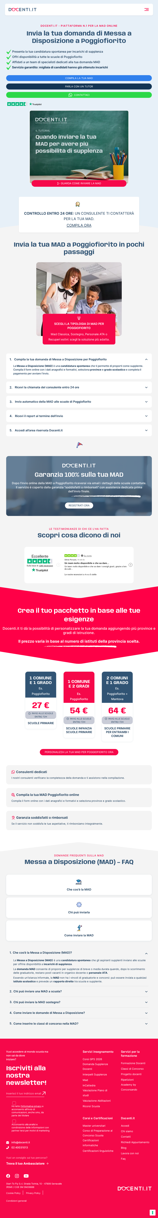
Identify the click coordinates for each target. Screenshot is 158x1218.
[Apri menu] (146, 9)
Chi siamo (127, 1131)
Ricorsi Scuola (91, 1106)
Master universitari (94, 1125)
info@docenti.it (20, 1142)
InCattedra (89, 1085)
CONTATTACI (81, 94)
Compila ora (79, 225)
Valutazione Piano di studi (95, 1093)
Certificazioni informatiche (91, 1143)
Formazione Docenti (133, 1063)
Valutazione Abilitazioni (97, 1100)
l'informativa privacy (31, 1106)
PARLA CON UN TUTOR (79, 86)
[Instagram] (17, 1176)
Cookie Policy (13, 1193)
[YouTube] (26, 1176)
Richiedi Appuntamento (135, 1142)
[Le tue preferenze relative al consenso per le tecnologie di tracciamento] (153, 1213)
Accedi (125, 1125)
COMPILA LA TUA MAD (79, 78)
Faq (123, 1158)
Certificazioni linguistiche (98, 1150)
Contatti (126, 1136)
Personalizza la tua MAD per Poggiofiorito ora (79, 752)
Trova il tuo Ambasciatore (25, 1163)
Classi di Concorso (132, 1068)
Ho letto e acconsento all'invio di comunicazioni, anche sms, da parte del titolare (28, 1111)
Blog (123, 1147)
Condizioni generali (16, 1200)
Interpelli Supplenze (95, 1074)
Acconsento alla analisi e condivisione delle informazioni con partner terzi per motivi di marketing (31, 1127)
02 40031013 (19, 1147)
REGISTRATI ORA (79, 505)
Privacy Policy (33, 1193)
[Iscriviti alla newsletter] (44, 1093)
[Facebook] (8, 1176)
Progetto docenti (131, 1074)
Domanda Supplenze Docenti (95, 1067)
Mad (85, 1080)
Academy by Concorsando (129, 1087)
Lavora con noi (130, 1153)
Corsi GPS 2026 (92, 1059)
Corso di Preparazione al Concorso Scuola (97, 1133)
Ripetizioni (127, 1079)
